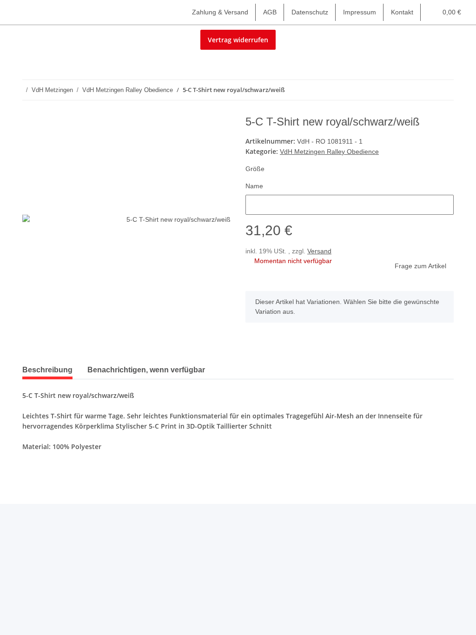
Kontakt (402, 12)
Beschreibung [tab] (47, 370)
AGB (270, 12)
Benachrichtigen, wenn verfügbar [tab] (146, 370)
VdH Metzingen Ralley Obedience (329, 151)
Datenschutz (309, 12)
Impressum (359, 12)
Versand (319, 251)
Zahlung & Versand (220, 12)
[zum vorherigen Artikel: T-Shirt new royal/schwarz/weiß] (424, 90)
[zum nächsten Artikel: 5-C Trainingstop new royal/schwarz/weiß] (444, 90)
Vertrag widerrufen (238, 39)
